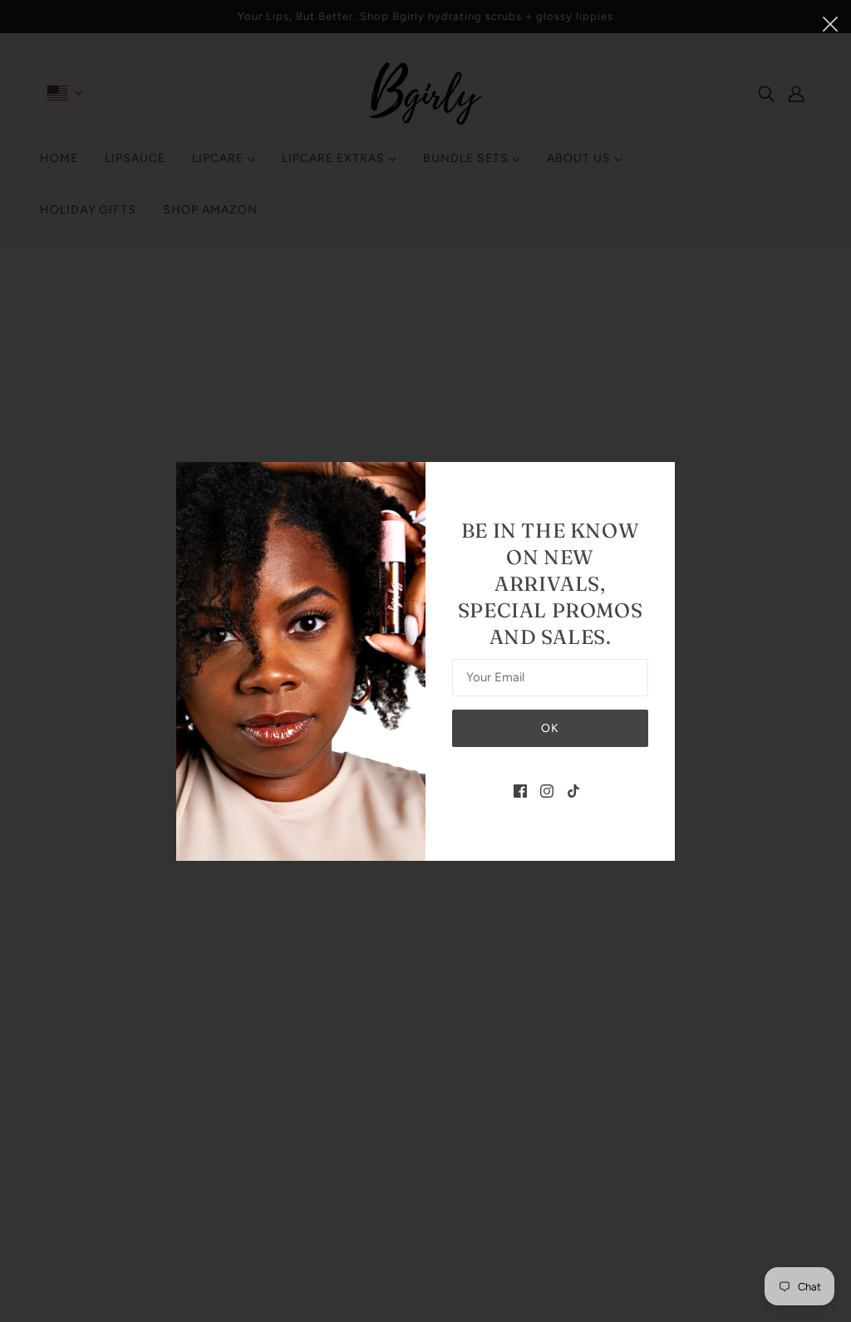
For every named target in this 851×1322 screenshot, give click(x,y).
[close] (830, 22)
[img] (520, 790)
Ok (550, 728)
